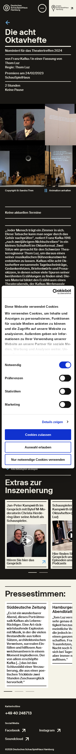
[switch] (65, 378)
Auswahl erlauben (38, 447)
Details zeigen (52, 421)
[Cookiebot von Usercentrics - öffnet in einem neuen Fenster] (53, 291)
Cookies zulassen (38, 434)
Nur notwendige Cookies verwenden (38, 459)
